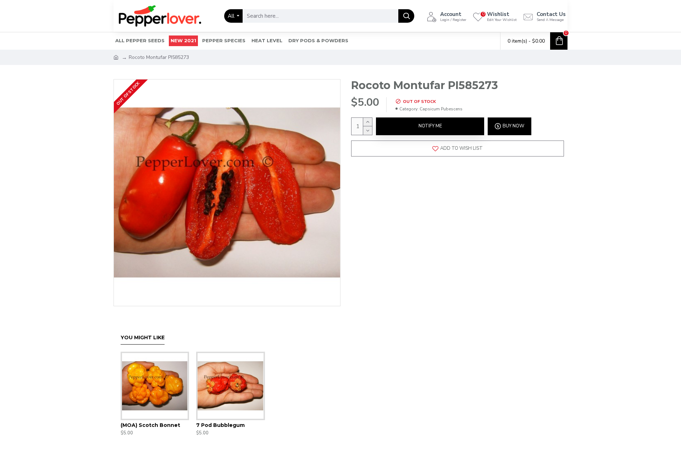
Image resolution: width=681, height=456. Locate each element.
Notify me (430, 126)
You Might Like (143, 338)
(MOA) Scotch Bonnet (150, 425)
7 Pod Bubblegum (220, 425)
